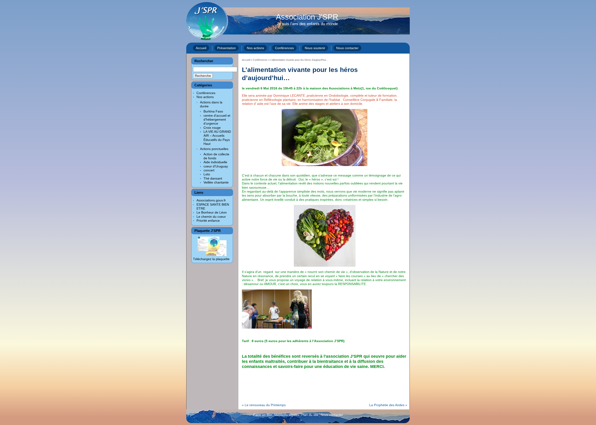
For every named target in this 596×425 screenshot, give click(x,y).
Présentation (226, 48)
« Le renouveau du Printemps (264, 405)
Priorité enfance (208, 220)
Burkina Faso (213, 111)
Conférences (284, 48)
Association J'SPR (307, 20)
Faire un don (262, 415)
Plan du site (309, 415)
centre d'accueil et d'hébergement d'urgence (216, 120)
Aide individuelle (215, 162)
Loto (206, 174)
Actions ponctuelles (214, 149)
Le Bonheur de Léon (211, 212)
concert (208, 170)
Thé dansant (212, 178)
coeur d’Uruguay (215, 166)
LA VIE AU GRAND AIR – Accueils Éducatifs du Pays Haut (217, 138)
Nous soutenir (315, 48)
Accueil (201, 48)
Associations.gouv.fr (211, 200)
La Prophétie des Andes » (388, 405)
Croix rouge (212, 127)
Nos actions (255, 48)
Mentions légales (286, 415)
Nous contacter (347, 48)
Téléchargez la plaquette (211, 259)
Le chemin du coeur (211, 216)
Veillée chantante (216, 182)
